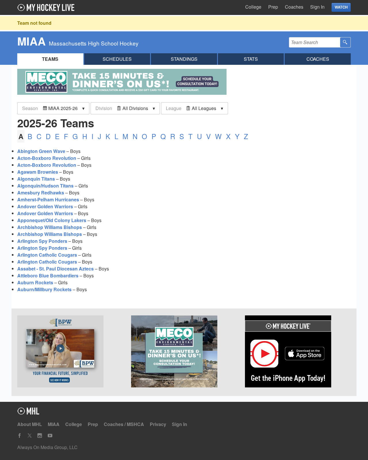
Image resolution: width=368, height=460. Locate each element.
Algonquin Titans (36, 178)
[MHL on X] (30, 435)
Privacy (158, 424)
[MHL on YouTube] (50, 435)
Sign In (317, 6)
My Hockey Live (47, 7)
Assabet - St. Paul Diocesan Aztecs (55, 268)
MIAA (54, 424)
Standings (184, 59)
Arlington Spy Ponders (42, 241)
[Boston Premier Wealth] (70, 352)
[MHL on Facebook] (19, 435)
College (253, 6)
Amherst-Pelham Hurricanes (48, 199)
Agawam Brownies (37, 172)
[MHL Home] (28, 412)
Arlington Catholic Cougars (47, 254)
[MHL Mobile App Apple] (298, 352)
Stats (251, 59)
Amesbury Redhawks (40, 192)
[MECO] (184, 352)
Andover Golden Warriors (45, 206)
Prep (273, 6)
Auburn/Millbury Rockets (44, 289)
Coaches (294, 6)
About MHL (29, 424)
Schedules (117, 59)
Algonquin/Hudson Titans (45, 185)
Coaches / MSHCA (124, 424)
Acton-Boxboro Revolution (46, 158)
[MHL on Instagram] (39, 435)
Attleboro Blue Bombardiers (47, 275)
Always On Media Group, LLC (47, 447)
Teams (50, 59)
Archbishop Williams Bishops (49, 227)
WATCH (341, 7)
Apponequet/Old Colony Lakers (51, 220)
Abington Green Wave (41, 151)
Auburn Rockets (35, 282)
